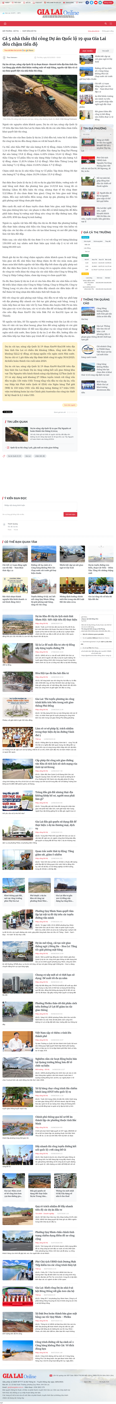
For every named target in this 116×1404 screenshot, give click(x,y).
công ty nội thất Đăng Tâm (89, 619)
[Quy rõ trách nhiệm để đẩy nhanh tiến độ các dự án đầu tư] (17, 1215)
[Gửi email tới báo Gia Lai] (100, 2)
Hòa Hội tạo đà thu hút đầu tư (52, 673)
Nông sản (85, 237)
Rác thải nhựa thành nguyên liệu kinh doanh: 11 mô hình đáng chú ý (14, 599)
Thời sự (38, 739)
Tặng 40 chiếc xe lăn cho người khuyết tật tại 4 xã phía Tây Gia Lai (96, 145)
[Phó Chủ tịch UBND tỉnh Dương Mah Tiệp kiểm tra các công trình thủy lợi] (17, 1270)
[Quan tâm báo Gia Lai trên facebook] (87, 2)
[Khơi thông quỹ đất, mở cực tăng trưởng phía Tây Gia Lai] (13, 885)
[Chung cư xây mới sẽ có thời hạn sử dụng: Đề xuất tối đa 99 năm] (17, 983)
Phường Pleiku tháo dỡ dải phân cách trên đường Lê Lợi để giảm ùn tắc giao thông (56, 1006)
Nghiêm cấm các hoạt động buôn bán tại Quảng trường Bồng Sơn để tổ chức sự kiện (56, 1062)
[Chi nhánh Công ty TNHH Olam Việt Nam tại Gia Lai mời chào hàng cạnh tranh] (88, 349)
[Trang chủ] (5, 23)
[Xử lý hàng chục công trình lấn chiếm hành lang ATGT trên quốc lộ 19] (17, 1097)
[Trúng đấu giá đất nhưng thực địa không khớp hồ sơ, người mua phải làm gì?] (17, 801)
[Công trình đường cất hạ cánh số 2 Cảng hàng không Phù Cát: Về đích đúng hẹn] (17, 1350)
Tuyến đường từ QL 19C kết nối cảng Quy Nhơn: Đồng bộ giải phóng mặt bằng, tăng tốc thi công (43, 600)
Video (7, 2)
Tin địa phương (94, 128)
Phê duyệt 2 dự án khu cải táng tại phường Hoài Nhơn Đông (38, 898)
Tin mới (105, 51)
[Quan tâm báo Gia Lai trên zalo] (91, 2)
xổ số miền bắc (86, 651)
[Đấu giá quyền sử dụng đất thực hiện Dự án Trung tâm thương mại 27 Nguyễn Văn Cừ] (39, 1180)
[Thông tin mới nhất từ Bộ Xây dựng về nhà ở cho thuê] (65, 1180)
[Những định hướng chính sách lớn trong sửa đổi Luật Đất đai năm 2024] (72, 585)
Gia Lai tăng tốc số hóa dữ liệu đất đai (100, 597)
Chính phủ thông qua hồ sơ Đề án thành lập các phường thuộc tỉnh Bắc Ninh (55, 1120)
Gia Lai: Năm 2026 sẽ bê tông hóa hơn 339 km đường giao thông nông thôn (13, 1194)
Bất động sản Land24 (99, 651)
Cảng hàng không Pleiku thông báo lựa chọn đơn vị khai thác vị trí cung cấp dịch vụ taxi (96, 369)
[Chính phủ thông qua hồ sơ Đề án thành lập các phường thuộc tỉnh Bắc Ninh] (17, 1125)
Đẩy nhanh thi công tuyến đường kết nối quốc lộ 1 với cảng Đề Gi (55, 1148)
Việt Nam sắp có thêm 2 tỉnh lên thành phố (53, 1034)
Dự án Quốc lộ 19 (14, 456)
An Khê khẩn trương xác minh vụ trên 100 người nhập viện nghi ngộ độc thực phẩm (96, 101)
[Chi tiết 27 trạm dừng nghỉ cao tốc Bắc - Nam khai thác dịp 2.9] (86, 86)
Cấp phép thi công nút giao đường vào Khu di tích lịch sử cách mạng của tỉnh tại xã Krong (56, 764)
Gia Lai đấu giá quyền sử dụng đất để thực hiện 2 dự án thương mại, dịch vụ (55, 825)
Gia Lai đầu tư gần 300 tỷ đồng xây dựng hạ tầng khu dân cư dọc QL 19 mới (64, 898)
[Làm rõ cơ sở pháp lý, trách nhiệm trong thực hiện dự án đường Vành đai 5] (17, 737)
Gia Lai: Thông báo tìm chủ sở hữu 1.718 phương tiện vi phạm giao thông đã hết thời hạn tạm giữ (96, 333)
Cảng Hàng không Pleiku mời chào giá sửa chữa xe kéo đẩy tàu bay (96, 313)
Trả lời (16, 530)
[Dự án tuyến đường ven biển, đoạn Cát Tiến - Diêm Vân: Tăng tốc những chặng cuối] (101, 554)
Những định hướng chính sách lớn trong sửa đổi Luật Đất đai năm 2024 (72, 599)
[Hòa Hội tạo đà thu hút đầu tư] (17, 682)
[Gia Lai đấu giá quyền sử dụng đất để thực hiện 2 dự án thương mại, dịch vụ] (17, 830)
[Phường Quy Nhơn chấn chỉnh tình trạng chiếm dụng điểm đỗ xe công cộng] (17, 1241)
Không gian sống (108, 31)
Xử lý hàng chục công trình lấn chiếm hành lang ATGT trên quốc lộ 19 (56, 1090)
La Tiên (89, 648)
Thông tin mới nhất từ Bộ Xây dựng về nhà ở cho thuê (65, 1193)
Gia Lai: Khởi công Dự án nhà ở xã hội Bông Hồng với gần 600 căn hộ (54, 1289)
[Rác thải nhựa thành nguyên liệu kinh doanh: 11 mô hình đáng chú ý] (15, 585)
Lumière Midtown (92, 638)
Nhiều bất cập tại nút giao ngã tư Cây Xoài (103, 59)
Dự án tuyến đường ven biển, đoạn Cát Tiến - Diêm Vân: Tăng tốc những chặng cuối (100, 569)
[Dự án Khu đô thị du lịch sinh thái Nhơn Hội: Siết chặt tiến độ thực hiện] (17, 625)
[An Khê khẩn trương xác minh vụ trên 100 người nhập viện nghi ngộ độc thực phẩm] (86, 99)
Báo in (28, 2)
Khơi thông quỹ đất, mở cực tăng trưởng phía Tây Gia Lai (13, 898)
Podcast (38, 2)
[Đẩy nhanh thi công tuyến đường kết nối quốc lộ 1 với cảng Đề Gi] (17, 1155)
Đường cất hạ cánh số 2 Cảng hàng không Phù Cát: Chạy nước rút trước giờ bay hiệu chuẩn (96, 73)
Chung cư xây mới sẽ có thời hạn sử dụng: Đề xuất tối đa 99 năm (55, 976)
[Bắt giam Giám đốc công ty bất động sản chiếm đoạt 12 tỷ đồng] (86, 114)
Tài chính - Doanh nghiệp (45, 1214)
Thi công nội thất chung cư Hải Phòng (93, 629)
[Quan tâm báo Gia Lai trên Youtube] (96, 2)
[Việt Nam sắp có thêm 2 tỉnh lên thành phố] (17, 1041)
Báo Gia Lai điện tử (58, 13)
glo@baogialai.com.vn (15, 1387)
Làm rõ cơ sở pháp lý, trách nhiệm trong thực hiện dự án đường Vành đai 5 (54, 732)
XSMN (109, 651)
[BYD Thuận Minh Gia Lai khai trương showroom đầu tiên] (88, 384)
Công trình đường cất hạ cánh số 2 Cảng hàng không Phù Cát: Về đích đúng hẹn (54, 1345)
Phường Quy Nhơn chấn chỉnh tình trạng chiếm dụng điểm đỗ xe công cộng (55, 1235)
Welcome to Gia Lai (54, 2)
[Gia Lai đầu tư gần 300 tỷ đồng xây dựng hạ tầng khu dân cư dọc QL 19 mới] (65, 885)
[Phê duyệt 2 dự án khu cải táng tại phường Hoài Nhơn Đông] (39, 885)
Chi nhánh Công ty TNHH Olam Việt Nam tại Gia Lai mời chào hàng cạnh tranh (96, 351)
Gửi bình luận (70, 514)
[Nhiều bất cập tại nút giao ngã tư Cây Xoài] (86, 59)
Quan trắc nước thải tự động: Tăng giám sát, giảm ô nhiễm (54, 853)
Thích (9, 530)
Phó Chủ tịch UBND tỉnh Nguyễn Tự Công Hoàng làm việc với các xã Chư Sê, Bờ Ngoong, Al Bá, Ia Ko (96, 164)
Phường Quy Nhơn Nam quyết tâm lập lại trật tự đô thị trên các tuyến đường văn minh (54, 914)
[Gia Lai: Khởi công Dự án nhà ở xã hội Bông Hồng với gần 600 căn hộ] (17, 1296)
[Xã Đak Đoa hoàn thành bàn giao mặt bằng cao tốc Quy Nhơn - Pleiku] (17, 1322)
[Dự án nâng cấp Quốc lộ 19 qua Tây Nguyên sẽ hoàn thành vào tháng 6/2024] (16, 434)
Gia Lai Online (19, 1375)
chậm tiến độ (40, 456)
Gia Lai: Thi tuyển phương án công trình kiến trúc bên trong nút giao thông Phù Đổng (54, 702)
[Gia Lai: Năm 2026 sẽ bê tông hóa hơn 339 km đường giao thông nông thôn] (13, 1180)
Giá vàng (85, 274)
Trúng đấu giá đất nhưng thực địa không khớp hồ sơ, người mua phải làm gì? (55, 795)
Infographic (83, 2)
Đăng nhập (108, 2)
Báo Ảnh (17, 2)
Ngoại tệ (85, 255)
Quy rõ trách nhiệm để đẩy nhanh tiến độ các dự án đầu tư (54, 1208)
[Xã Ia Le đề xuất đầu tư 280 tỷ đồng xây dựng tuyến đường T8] (17, 653)
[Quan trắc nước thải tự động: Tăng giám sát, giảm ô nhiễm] (17, 860)
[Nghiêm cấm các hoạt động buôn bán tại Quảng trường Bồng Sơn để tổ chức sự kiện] (17, 1067)
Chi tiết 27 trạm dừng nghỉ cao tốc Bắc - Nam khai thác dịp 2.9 (104, 87)
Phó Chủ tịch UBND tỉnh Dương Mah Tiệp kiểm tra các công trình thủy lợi (55, 1263)
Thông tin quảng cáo (96, 301)
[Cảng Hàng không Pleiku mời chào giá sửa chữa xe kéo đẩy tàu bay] (88, 311)
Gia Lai (27, 456)
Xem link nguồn (69, 405)
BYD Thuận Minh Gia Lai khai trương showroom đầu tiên (95, 387)
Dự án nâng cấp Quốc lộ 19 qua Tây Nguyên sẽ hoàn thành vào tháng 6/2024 (50, 429)
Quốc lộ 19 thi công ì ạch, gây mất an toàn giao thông (34, 447)
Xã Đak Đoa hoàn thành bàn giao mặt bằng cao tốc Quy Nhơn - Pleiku (56, 1315)
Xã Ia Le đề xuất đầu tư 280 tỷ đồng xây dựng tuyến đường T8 (55, 646)
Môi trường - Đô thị (10, 31)
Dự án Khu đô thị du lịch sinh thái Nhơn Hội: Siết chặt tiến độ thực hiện (56, 618)
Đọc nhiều (88, 51)
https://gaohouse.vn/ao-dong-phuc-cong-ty (96, 655)
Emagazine (70, 2)
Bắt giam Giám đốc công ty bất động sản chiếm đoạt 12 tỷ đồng (104, 115)
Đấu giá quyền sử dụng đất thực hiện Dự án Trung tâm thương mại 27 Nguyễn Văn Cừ (38, 1194)
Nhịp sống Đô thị (29, 31)
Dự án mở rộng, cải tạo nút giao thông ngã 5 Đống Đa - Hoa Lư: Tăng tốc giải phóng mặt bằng (56, 946)
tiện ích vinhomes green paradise (93, 634)
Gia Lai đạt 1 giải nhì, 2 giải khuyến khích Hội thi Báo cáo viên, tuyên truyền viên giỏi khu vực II (96, 215)
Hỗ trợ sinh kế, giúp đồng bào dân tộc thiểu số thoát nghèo (104, 182)
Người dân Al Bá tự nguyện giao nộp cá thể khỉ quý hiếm (104, 197)
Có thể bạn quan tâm (20, 541)
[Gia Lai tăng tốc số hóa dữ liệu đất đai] (101, 585)
